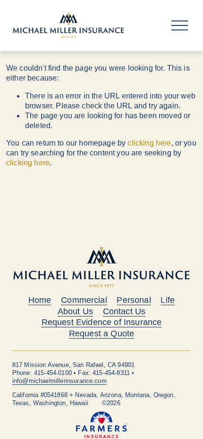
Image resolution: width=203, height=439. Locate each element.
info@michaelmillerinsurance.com (59, 381)
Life (168, 300)
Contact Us (124, 311)
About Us (75, 311)
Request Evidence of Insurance (102, 322)
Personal (134, 300)
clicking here (149, 143)
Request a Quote (101, 333)
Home (39, 300)
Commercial (84, 300)
